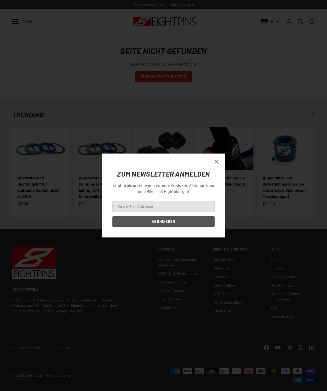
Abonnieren (164, 221)
